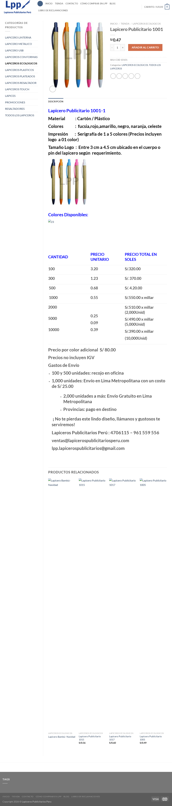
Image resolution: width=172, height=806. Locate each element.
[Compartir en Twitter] (119, 76)
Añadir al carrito (145, 47)
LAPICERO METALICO (18, 43)
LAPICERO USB (14, 50)
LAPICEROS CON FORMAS (21, 56)
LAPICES (10, 95)
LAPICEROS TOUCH (17, 89)
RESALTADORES (15, 108)
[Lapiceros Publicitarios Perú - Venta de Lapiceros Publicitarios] (17, 7)
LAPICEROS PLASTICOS (19, 69)
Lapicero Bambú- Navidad (61, 736)
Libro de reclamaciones (53, 10)
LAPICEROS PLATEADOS (20, 76)
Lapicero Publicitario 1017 (120, 738)
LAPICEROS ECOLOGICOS (21, 63)
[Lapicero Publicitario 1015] (92, 604)
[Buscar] (40, 3)
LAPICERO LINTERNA (18, 37)
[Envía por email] (125, 76)
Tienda (59, 3)
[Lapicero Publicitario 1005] (153, 604)
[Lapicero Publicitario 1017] (122, 604)
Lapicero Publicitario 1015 (90, 738)
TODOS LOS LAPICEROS (19, 115)
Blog (112, 3)
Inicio (49, 3)
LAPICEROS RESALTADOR (20, 82)
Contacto (72, 3)
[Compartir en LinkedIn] (137, 76)
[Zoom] (52, 89)
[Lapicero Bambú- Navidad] (61, 604)
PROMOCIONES (15, 102)
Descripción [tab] (55, 101)
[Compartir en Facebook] (113, 76)
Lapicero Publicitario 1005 (151, 738)
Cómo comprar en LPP (93, 3)
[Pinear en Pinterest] (131, 76)
